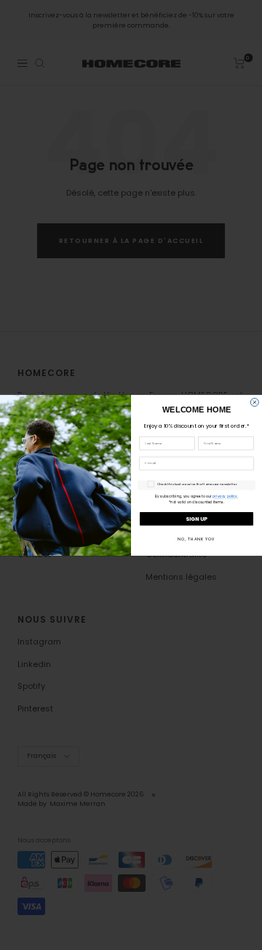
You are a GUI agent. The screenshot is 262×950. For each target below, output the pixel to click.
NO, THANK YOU (196, 538)
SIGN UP (196, 518)
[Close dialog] (254, 402)
